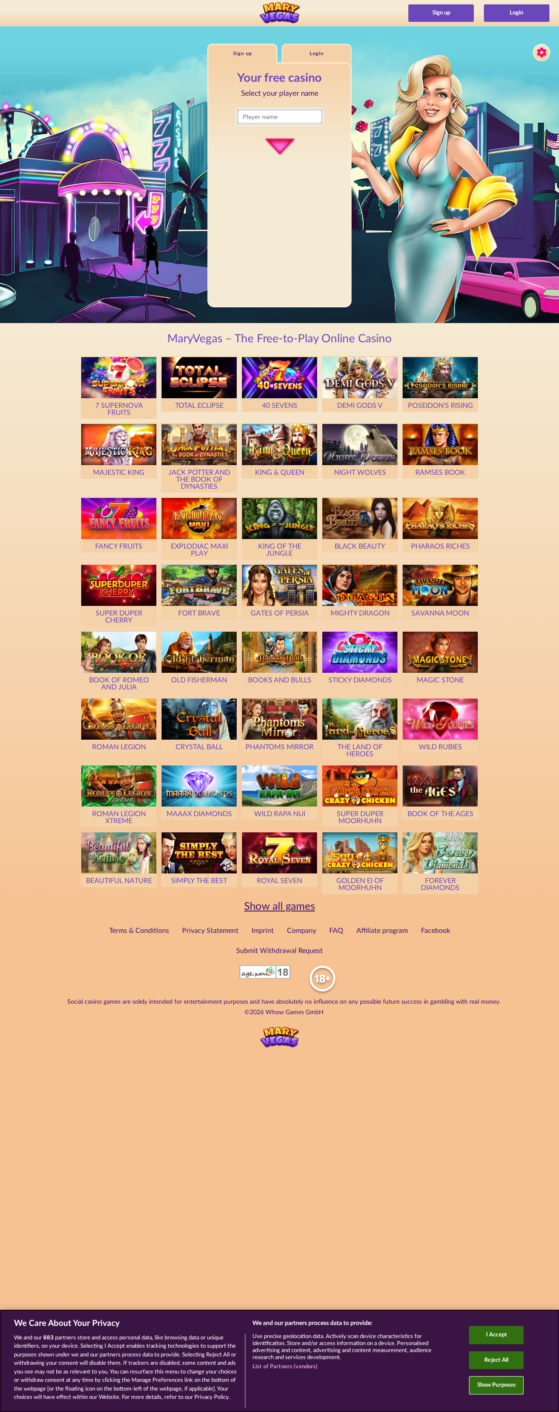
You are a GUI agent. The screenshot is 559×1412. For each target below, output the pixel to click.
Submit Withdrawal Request (279, 950)
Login (516, 13)
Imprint (263, 930)
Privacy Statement (210, 930)
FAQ (336, 930)
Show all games (279, 906)
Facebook (435, 930)
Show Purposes (496, 1385)
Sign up (441, 13)
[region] (279, 1361)
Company (301, 930)
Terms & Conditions (139, 930)
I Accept (496, 1335)
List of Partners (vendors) (284, 1367)
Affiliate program (382, 930)
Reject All (496, 1360)
